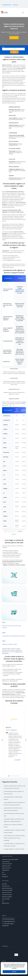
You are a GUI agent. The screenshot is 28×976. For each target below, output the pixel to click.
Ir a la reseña (17, 759)
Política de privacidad (7, 894)
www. (3, 47)
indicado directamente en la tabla (19, 290)
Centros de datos (6, 899)
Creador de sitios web (7, 863)
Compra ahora (14, 37)
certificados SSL (5, 870)
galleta (12, 964)
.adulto (4, 442)
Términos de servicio (6, 892)
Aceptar (14, 971)
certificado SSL (5, 653)
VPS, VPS (4, 874)
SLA (3, 901)
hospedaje (17, 651)
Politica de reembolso (7, 896)
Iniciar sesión (16, 4)
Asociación (4, 883)
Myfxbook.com (14, 729)
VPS (21, 651)
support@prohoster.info (7, 4)
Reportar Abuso (5, 903)
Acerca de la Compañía (7, 890)
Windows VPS (5, 876)
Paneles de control (6, 865)
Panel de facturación (9, 919)
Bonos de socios (5, 886)
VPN (3, 872)
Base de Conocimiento (7, 888)
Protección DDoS (6, 861)
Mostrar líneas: (5, 405)
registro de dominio (6, 868)
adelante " (20, 531)
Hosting (24, 402)
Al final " (14, 534)
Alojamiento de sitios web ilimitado (10, 859)
